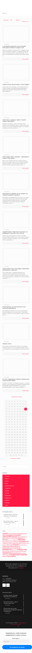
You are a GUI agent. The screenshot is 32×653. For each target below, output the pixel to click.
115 (12, 437)
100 (14, 432)
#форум (4, 556)
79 (22, 424)
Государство (8, 488)
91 (11, 429)
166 (20, 452)
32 (25, 409)
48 (25, 414)
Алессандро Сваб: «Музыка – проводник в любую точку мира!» (15, 157)
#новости (7, 549)
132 (14, 442)
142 (20, 444)
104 (25, 432)
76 (14, 424)
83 (11, 427)
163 (12, 452)
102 (20, 432)
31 (22, 409)
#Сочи (5, 540)
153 (6, 450)
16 (25, 403)
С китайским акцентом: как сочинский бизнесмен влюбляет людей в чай (14, 47)
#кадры (24, 543)
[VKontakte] (16, 626)
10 (9, 403)
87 (22, 427)
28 (14, 409)
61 (17, 419)
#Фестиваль (10, 540)
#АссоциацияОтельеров (11, 535)
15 (22, 403)
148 (14, 447)
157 (17, 450)
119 (23, 437)
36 (14, 411)
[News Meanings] (16, 3)
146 (9, 447)
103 (23, 432)
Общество (7, 500)
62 (20, 419)
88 (25, 427)
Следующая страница (15, 458)
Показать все (25, 21)
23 (22, 406)
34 (9, 411)
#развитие (7, 553)
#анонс (15, 540)
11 (11, 403)
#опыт (4, 551)
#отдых (7, 551)
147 (12, 447)
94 (20, 429)
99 (11, 432)
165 (17, 452)
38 (20, 411)
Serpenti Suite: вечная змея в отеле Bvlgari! (15, 84)
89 (6, 429)
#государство (24, 541)
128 (25, 439)
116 (14, 437)
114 (9, 437)
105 (6, 434)
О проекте (7, 476)
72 (25, 421)
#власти (16, 541)
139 (12, 444)
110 (20, 434)
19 (11, 406)
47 (22, 414)
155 (12, 450)
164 (14, 452)
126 (20, 439)
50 (9, 416)
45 (17, 414)
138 (9, 444)
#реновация (16, 553)
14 (20, 403)
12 (14, 403)
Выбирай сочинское (9, 485)
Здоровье (7, 490)
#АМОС (5, 533)
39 (22, 411)
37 (17, 411)
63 (22, 419)
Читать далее (25, 59)
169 (10, 455)
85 (17, 427)
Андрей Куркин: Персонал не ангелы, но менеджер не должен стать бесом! (15, 232)
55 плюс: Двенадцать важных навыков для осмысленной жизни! (15, 379)
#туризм (23, 554)
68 (14, 421)
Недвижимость (8, 497)
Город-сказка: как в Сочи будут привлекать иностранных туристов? (15, 269)
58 (9, 419)
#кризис (4, 544)
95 (22, 429)
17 (6, 406)
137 (6, 444)
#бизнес (21, 540)
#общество (22, 549)
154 (9, 450)
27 (11, 409)
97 (6, 432)
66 (9, 421)
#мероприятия (7, 548)
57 (6, 419)
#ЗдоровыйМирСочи (22, 536)
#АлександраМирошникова (20, 533)
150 (20, 447)
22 (20, 406)
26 (9, 409)
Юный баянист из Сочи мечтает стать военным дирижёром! (14, 307)
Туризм (6, 505)
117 (17, 437)
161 (6, 452)
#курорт (16, 545)
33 (6, 411)
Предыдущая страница (17, 396)
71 (22, 421)
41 (6, 414)
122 (9, 439)
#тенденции (14, 555)
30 (20, 409)
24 (25, 406)
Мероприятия (8, 495)
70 (20, 421)
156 (14, 450)
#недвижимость (17, 548)
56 (25, 416)
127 (23, 439)
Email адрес (16, 638)
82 (9, 427)
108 (14, 434)
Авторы (17, 20)
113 (6, 437)
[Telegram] (18, 626)
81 (6, 427)
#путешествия (22, 551)
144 (25, 444)
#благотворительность (7, 541)
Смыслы (7, 481)
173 (21, 455)
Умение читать (6, 343)
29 (17, 409)
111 (23, 434)
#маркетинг (6, 546)
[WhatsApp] (14, 626)
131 (12, 442)
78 (20, 424)
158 (20, 450)
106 (9, 434)
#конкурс (27, 543)
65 (6, 421)
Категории (6, 20)
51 (11, 416)
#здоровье (5, 543)
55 (22, 416)
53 (17, 416)
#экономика (11, 556)
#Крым (12, 538)
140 (14, 444)
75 (11, 424)
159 (23, 450)
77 (17, 424)
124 (14, 439)
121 (6, 439)
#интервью (19, 543)
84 (14, 427)
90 (9, 429)
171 (16, 455)
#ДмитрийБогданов (9, 537)
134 (20, 442)
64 (25, 419)
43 (11, 414)
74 (9, 424)
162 (9, 452)
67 (11, 421)
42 (9, 414)
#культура (9, 545)
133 (17, 442)
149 (17, 447)
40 (25, 411)
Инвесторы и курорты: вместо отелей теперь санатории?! (14, 120)
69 (17, 421)
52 (14, 416)
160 (25, 450)
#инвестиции (12, 543)
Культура (7, 493)
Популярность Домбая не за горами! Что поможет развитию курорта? (15, 194)
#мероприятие (15, 546)
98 (9, 432)
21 (17, 406)
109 (17, 434)
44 (14, 414)
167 (23, 452)
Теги (11, 20)
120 (25, 437)
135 (23, 442)
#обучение (14, 549)
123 (12, 439)
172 (19, 455)
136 (25, 442)
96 (25, 429)
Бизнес (6, 483)
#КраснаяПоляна (6, 538)
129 (6, 442)
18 (9, 406)
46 (20, 414)
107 (12, 434)
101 (17, 432)
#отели (12, 551)
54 (20, 416)
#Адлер (11, 533)
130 (9, 442)
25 (6, 409)
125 (17, 439)
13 (17, 403)
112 (25, 434)
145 (6, 447)
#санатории (23, 553)
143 (23, 444)
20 (14, 406)
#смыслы (5, 555)
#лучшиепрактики (23, 544)
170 (13, 455)
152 (25, 447)
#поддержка (16, 551)
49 (6, 416)
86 (20, 427)
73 (6, 424)
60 (14, 419)
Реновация (7, 502)
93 (17, 429)
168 (25, 452)
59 (11, 419)
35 (11, 411)
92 (14, 429)
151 (23, 447)
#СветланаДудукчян (19, 538)
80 (25, 424)
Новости (7, 478)
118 (20, 437)
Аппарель (21, 568)
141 (17, 444)
